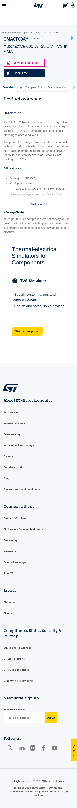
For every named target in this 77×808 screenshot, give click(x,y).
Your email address (14, 709)
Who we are (11, 412)
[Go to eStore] (65, 6)
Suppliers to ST (13, 467)
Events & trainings (15, 562)
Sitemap (8, 613)
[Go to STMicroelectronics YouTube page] (54, 749)
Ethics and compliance (18, 647)
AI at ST (8, 573)
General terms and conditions (22, 489)
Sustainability (12, 434)
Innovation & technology (19, 445)
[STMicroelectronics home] (38, 5)
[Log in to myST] (73, 5)
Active (37, 39)
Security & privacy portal (19, 680)
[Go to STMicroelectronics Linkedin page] (22, 749)
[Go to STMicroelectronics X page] (12, 749)
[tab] (8, 87)
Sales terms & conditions (47, 787)
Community (11, 540)
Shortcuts (10, 602)
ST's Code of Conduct (17, 669)
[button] (4, 5)
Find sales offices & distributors (23, 529)
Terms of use (22, 787)
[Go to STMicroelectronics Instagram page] (32, 749)
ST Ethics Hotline (14, 658)
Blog (6, 478)
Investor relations (14, 423)
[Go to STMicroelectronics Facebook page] (43, 749)
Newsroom (10, 551)
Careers (8, 456)
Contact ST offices (15, 518)
